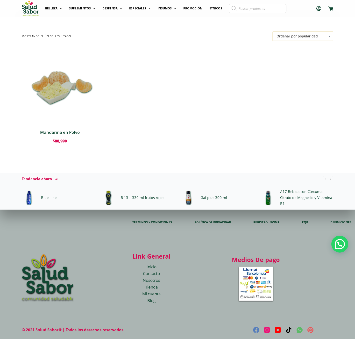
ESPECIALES (137, 8)
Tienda (151, 287)
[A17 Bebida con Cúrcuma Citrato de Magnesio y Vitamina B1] (268, 198)
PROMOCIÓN (192, 8)
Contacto (151, 273)
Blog (151, 300)
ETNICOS (215, 8)
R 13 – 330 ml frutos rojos (142, 197)
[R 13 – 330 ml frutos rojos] (108, 198)
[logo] (30, 8)
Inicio (151, 266)
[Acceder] (318, 8)
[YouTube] (278, 330)
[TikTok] (289, 330)
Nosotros (151, 280)
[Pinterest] (310, 330)
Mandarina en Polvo (60, 132)
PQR (305, 222)
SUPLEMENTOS (80, 8)
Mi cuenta (151, 294)
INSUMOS (165, 8)
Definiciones (340, 222)
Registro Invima (266, 222)
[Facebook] (256, 330)
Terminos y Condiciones (152, 222)
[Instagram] (267, 330)
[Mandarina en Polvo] (60, 85)
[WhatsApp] (300, 330)
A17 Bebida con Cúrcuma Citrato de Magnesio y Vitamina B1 (306, 197)
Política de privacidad (212, 222)
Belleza (51, 8)
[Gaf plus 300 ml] (188, 198)
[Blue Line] (29, 198)
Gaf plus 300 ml (213, 197)
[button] (339, 244)
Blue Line (49, 197)
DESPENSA (110, 8)
